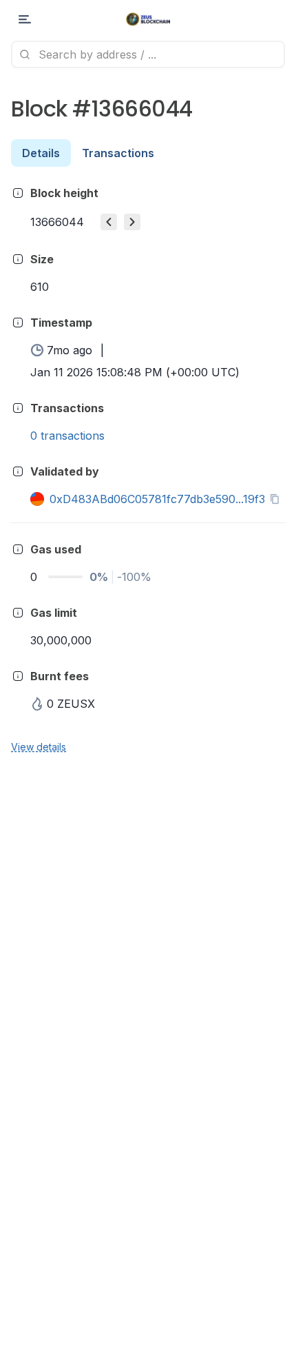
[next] (132, 222)
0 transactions (67, 435)
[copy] (277, 499)
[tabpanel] (148, 469)
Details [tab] (41, 153)
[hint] (18, 193)
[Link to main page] (148, 19)
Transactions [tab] (118, 153)
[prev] (109, 222)
